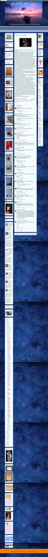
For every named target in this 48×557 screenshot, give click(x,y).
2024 (7, 321)
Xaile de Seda (40, 118)
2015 (7, 436)
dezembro (8, 327)
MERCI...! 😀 (40, 124)
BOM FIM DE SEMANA (9, 240)
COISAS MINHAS (40, 54)
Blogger (36, 551)
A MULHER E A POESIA (40, 52)
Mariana (40, 101)
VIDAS (40, 106)
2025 (7, 320)
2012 (7, 439)
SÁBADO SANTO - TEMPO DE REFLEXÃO (9, 385)
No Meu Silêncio (40, 95)
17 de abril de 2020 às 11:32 (21, 170)
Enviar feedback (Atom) (27, 236)
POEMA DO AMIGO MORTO (10, 233)
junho (8, 334)
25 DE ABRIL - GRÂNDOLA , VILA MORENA (9, 353)
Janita (39, 123)
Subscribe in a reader (8, 543)
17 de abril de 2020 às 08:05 (21, 140)
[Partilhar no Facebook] (33, 98)
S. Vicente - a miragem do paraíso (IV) (40, 120)
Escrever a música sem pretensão (40, 97)
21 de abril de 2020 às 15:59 (21, 218)
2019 (7, 431)
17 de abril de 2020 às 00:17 (21, 111)
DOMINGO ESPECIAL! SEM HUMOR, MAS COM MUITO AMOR (9, 411)
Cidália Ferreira (19, 172)
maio (8, 335)
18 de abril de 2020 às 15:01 (21, 192)
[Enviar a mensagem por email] (31, 98)
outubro (8, 329)
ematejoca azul (40, 141)
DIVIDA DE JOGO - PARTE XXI (9, 426)
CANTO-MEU (40, 89)
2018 (7, 432)
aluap (17, 187)
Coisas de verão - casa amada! (40, 103)
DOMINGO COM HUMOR (8, 350)
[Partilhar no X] (16, 102)
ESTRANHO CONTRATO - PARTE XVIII (10, 249)
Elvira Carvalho (40, 38)
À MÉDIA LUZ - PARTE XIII (9, 339)
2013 (7, 438)
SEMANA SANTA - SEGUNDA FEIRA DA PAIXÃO (9, 406)
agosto (8, 332)
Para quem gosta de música (40, 108)
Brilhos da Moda (40, 112)
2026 (7, 319)
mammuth (26, 551)
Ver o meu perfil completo (40, 40)
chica (17, 122)
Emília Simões (19, 132)
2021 (7, 325)
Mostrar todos (41, 145)
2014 (7, 437)
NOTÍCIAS (10, 264)
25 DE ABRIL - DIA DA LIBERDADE (10, 273)
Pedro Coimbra (19, 127)
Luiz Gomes (18, 113)
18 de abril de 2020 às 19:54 (21, 199)
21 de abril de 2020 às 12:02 (21, 207)
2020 (7, 326)
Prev (6, 200)
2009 (7, 443)
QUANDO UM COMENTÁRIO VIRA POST (10, 225)
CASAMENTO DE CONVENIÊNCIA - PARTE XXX (10, 290)
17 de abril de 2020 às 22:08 (21, 185)
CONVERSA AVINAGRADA (40, 128)
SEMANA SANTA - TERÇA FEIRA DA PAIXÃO (8, 402)
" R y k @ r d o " (19, 165)
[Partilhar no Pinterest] (34, 98)
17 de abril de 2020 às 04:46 (21, 125)
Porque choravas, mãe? (40, 91)
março (8, 427)
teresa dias (18, 201)
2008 (7, 444)
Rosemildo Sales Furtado (21, 220)
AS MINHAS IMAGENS (40, 53)
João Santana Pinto (20, 209)
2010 (7, 442)
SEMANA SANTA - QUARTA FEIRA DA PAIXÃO (8, 398)
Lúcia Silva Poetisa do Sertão (21, 194)
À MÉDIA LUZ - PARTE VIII (9, 360)
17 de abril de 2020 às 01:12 (21, 120)
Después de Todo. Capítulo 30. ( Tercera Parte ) (40, 85)
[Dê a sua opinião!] (32, 98)
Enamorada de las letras (40, 82)
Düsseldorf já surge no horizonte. (40, 143)
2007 (7, 445)
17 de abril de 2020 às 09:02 (21, 163)
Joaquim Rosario (19, 147)
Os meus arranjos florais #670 (40, 114)
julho (8, 333)
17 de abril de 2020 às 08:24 (21, 145)
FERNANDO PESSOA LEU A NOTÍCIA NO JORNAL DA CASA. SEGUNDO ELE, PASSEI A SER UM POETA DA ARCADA (40, 134)
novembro (8, 328)
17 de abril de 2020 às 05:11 (21, 130)
